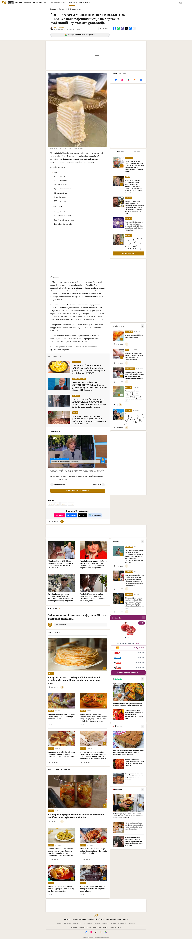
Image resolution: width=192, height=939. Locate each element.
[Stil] (4, 3)
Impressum (74, 927)
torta (71, 504)
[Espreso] (75, 923)
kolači (51, 504)
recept (63, 504)
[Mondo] (67, 923)
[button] (104, 28)
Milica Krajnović (59, 27)
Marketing (82, 927)
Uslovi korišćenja (115, 927)
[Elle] (82, 923)
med (57, 504)
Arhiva (94, 927)
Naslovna (53, 9)
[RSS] (135, 79)
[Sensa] (113, 923)
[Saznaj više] (142, 679)
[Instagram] (122, 79)
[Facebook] (116, 79)
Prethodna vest (59, 484)
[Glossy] (89, 923)
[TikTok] (128, 79)
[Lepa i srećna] (97, 923)
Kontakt (88, 927)
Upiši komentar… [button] (61, 625)
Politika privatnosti (103, 927)
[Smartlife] (105, 923)
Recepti (61, 9)
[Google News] (141, 79)
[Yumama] (122, 923)
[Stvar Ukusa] (131, 923)
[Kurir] (59, 923)
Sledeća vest (96, 484)
